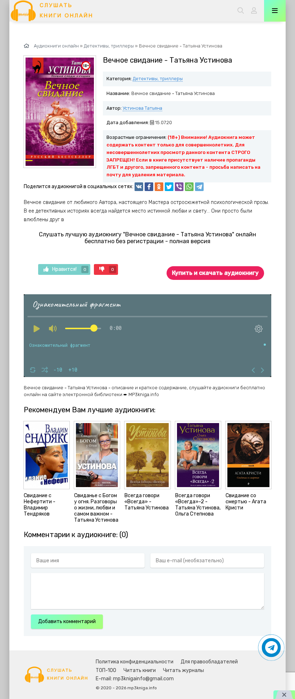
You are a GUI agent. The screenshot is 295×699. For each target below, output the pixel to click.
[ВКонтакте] (139, 186)
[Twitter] (169, 186)
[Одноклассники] (159, 186)
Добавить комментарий (67, 621)
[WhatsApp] (189, 186)
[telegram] (199, 186)
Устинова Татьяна (142, 108)
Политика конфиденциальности (134, 662)
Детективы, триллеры (158, 78)
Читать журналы (183, 670)
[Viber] (179, 186)
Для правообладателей (209, 662)
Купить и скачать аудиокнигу (215, 272)
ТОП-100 (106, 670)
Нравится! (69, 269)
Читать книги (139, 670)
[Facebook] (149, 186)
